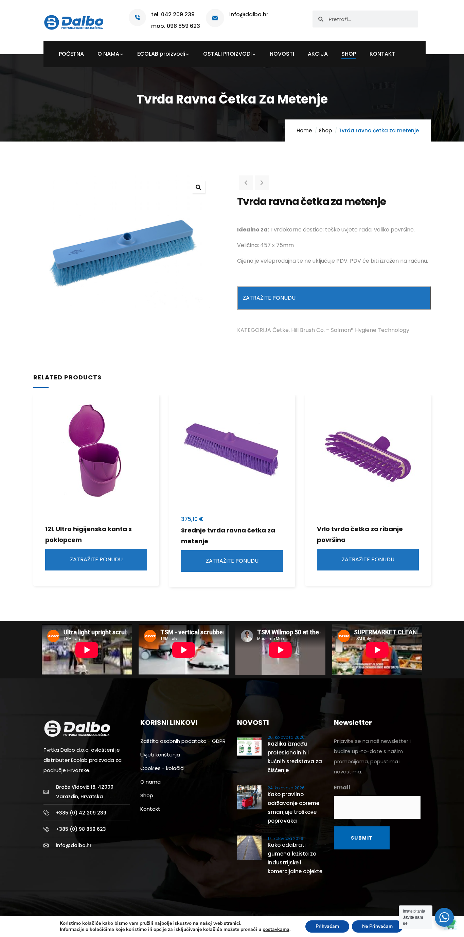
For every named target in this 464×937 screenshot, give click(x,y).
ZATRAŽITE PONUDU (269, 298)
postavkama (276, 929)
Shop (325, 130)
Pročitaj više (38, 446)
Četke (280, 330)
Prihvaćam (327, 926)
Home (304, 130)
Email (342, 787)
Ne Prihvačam (377, 926)
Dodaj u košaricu (174, 446)
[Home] (73, 20)
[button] (198, 187)
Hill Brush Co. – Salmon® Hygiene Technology (350, 330)
